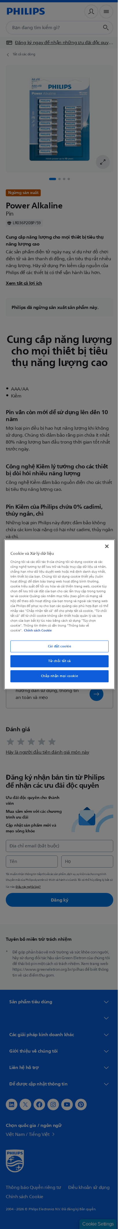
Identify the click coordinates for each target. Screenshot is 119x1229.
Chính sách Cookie (37, 631)
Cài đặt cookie (57, 646)
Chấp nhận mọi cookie (57, 676)
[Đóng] (103, 546)
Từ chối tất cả (57, 661)
